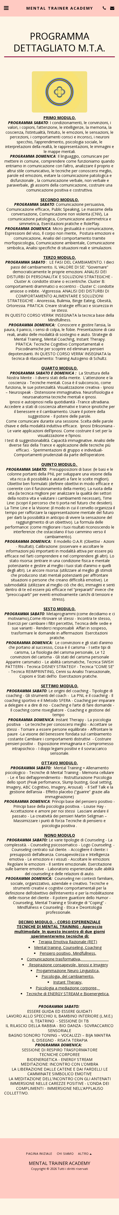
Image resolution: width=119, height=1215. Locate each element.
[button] (6, 7)
